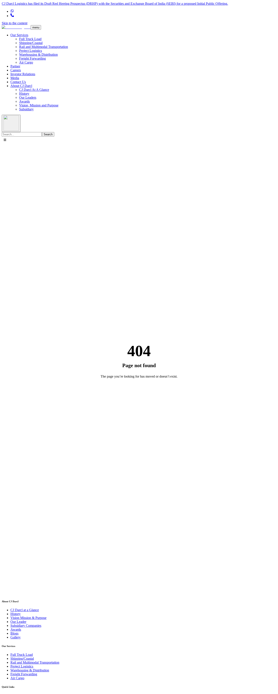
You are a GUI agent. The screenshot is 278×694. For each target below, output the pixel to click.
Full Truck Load (30, 39)
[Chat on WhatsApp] (12, 11)
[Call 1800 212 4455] (12, 16)
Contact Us (18, 82)
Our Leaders (27, 97)
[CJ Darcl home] (16, 27)
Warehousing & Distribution (38, 54)
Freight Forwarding (32, 58)
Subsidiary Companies (25, 625)
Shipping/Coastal (31, 43)
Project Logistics (30, 50)
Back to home (139, 391)
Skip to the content (14, 23)
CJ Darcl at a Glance (24, 610)
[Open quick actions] (5, 140)
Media (14, 78)
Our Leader (18, 622)
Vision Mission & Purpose (28, 618)
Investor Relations (22, 74)
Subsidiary (26, 109)
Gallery (15, 637)
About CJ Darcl (21, 86)
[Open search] (11, 123)
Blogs (14, 633)
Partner (15, 66)
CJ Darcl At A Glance (34, 90)
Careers (15, 70)
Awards (24, 101)
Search (48, 134)
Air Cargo (26, 62)
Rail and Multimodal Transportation (43, 47)
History (24, 93)
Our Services (19, 35)
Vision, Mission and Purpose (38, 105)
